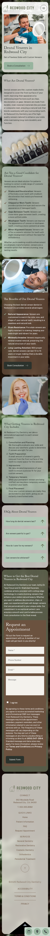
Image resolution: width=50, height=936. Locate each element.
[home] (18, 8)
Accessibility (25, 889)
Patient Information (25, 822)
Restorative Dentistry (25, 845)
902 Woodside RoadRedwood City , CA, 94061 (25, 801)
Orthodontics (25, 854)
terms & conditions (25, 896)
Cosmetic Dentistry (25, 850)
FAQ (25, 826)
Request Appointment (25, 831)
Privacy (25, 904)
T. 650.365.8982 (25, 807)
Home (25, 817)
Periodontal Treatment (25, 859)
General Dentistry (25, 841)
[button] (43, 8)
